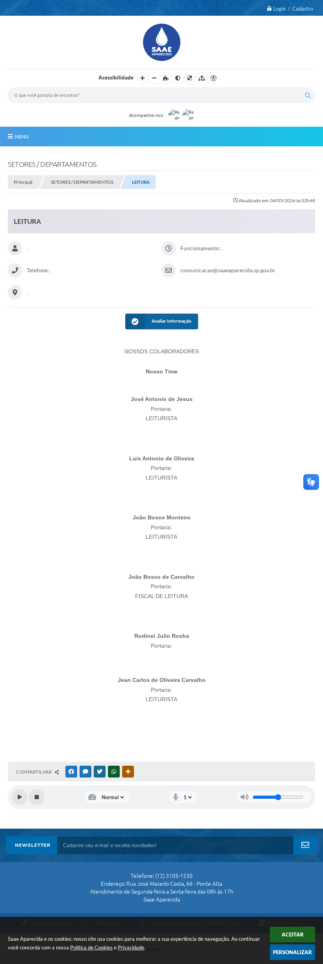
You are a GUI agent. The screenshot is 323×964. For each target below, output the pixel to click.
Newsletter (32, 845)
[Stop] (37, 797)
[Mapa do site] (202, 78)
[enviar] (305, 845)
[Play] (20, 797)
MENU (22, 136)
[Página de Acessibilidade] (213, 78)
